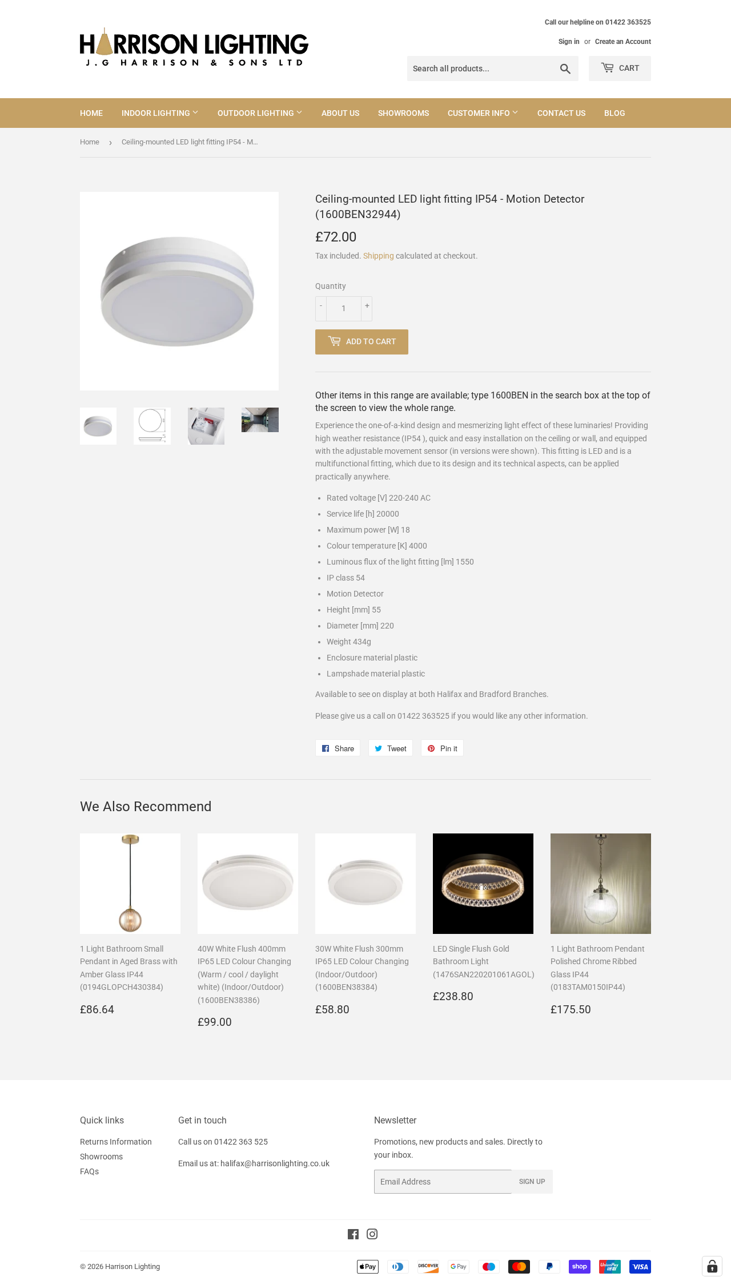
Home (91, 113)
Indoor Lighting (157, 113)
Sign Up (532, 1182)
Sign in (569, 42)
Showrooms (403, 113)
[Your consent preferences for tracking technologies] (712, 1266)
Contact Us (561, 113)
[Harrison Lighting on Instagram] (372, 1235)
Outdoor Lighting (257, 113)
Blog (614, 113)
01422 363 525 (241, 1141)
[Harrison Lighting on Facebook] (353, 1235)
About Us (340, 113)
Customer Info (480, 113)
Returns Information (116, 1141)
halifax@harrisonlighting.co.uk (275, 1163)
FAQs (89, 1171)
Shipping (378, 255)
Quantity (330, 286)
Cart (628, 67)
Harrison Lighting (132, 1266)
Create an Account (623, 42)
